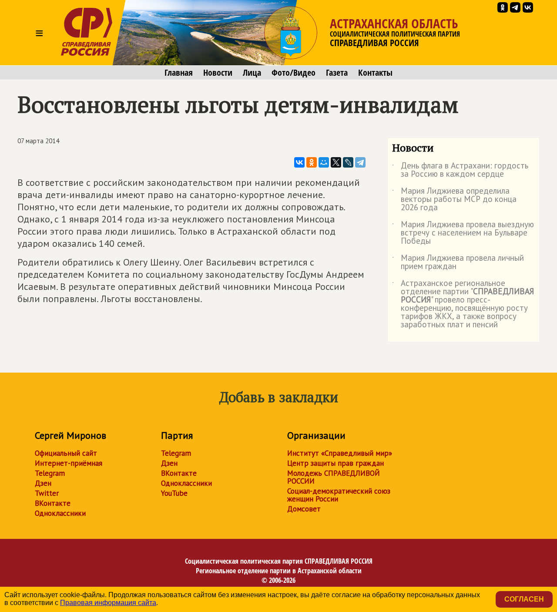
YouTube (174, 493)
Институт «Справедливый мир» (339, 453)
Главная (178, 72)
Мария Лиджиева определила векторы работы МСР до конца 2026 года (454, 199)
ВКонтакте (52, 503)
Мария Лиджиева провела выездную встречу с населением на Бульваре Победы (463, 233)
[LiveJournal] (348, 162)
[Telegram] (360, 162)
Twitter (47, 493)
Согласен (524, 599)
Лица (252, 72)
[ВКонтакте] (299, 162)
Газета (337, 72)
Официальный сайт (66, 453)
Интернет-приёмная (68, 463)
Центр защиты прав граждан (335, 463)
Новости (217, 72)
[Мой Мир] (324, 162)
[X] (336, 162)
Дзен (43, 483)
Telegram (50, 473)
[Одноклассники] (311, 162)
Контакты (375, 72)
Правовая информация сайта (108, 602)
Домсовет (304, 509)
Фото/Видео (293, 72)
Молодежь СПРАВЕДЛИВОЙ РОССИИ (333, 477)
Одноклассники (60, 513)
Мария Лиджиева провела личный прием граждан (458, 262)
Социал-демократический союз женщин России (338, 495)
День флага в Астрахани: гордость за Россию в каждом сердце (460, 170)
